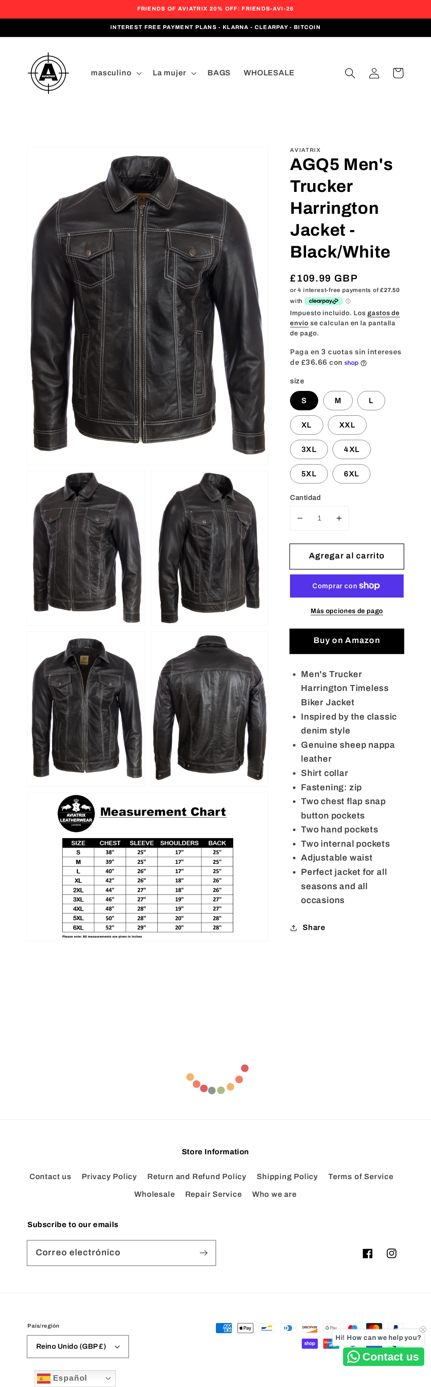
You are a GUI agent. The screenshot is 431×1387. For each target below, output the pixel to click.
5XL (309, 474)
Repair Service (213, 1194)
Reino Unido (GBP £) (71, 1346)
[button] (350, 73)
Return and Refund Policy (197, 1176)
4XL (351, 449)
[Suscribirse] (204, 1253)
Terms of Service (360, 1176)
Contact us (50, 1176)
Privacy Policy (109, 1176)
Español (69, 1378)
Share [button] (314, 927)
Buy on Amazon (347, 640)
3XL (309, 449)
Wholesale (154, 1194)
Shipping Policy (287, 1176)
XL (306, 425)
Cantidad (305, 498)
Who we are (274, 1194)
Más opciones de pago (347, 610)
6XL (351, 474)
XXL (347, 425)
